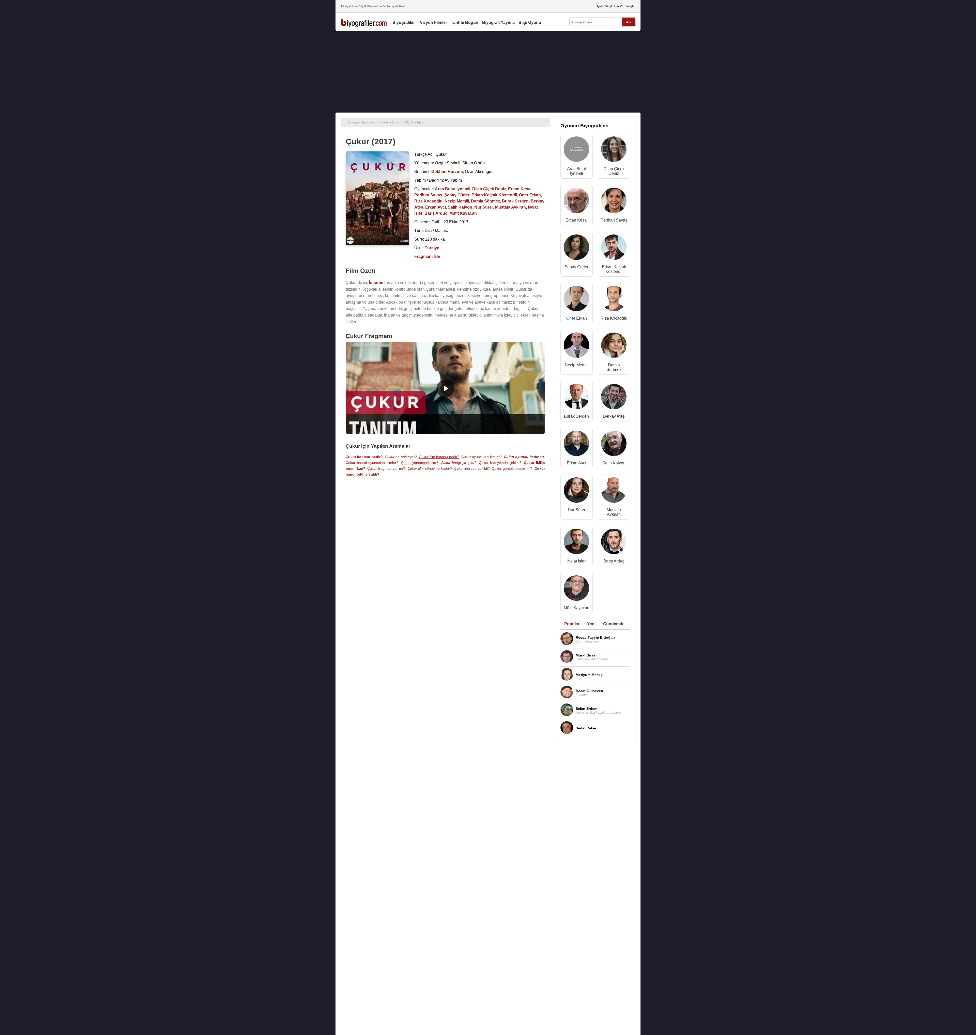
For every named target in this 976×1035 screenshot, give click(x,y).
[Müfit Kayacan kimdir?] (576, 589)
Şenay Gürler (576, 267)
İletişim (630, 6)
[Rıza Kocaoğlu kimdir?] (614, 299)
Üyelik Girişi (604, 6)
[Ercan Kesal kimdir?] (576, 201)
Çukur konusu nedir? (364, 457)
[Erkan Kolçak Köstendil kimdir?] (614, 248)
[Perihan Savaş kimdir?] (614, 201)
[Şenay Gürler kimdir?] (576, 248)
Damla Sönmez (613, 367)
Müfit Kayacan (576, 608)
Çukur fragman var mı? (386, 468)
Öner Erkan (576, 318)
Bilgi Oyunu (529, 22)
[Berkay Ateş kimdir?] (614, 398)
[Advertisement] (488, 71)
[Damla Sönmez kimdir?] (614, 346)
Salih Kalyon (614, 463)
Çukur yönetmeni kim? (419, 463)
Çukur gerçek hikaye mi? (512, 468)
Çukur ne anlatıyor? (401, 457)
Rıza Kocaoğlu (614, 318)
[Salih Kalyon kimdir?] (614, 444)
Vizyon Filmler (433, 22)
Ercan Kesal (577, 220)
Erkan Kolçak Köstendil (614, 269)
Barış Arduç (613, 561)
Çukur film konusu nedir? (439, 457)
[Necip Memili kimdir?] (576, 346)
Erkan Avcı (576, 463)
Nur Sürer (576, 510)
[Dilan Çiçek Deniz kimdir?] (614, 150)
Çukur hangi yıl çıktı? (458, 463)
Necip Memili (576, 365)
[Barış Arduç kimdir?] (614, 542)
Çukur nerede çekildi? (472, 468)
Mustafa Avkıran (614, 512)
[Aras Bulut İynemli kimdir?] (576, 150)
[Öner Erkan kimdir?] (576, 299)
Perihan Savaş (614, 220)
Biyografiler (403, 22)
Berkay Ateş (614, 416)
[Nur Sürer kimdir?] (576, 491)
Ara (629, 22)
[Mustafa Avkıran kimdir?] (614, 491)
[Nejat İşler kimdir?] (576, 542)
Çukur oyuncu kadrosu (524, 457)
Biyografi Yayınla (498, 22)
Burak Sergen (576, 416)
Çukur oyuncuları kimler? (481, 457)
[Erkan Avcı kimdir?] (576, 444)
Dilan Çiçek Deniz (613, 171)
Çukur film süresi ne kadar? (429, 468)
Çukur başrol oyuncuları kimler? (372, 463)
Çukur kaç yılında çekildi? (500, 463)
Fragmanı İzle (427, 256)
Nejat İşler (576, 561)
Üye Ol (618, 6)
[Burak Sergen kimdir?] (576, 398)
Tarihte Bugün (464, 22)
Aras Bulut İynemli (576, 171)
